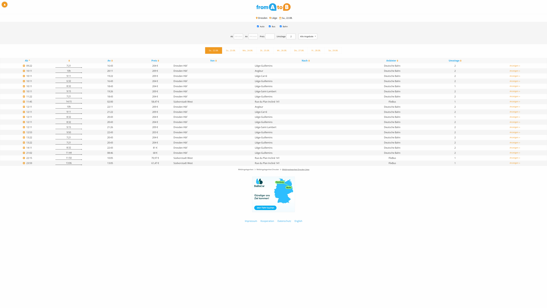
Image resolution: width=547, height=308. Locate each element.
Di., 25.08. (265, 50)
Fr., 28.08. (316, 50)
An (246, 36)
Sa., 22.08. (214, 50)
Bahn (285, 26)
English (298, 221)
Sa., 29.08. (333, 50)
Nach (305, 60)
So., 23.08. (231, 50)
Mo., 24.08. (248, 50)
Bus (273, 26)
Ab (231, 36)
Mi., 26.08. (282, 50)
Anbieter (391, 60)
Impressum (251, 221)
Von (212, 60)
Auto (262, 26)
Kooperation (267, 221)
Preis (262, 36)
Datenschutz (284, 221)
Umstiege (281, 36)
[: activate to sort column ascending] (69, 60)
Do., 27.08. (299, 50)
